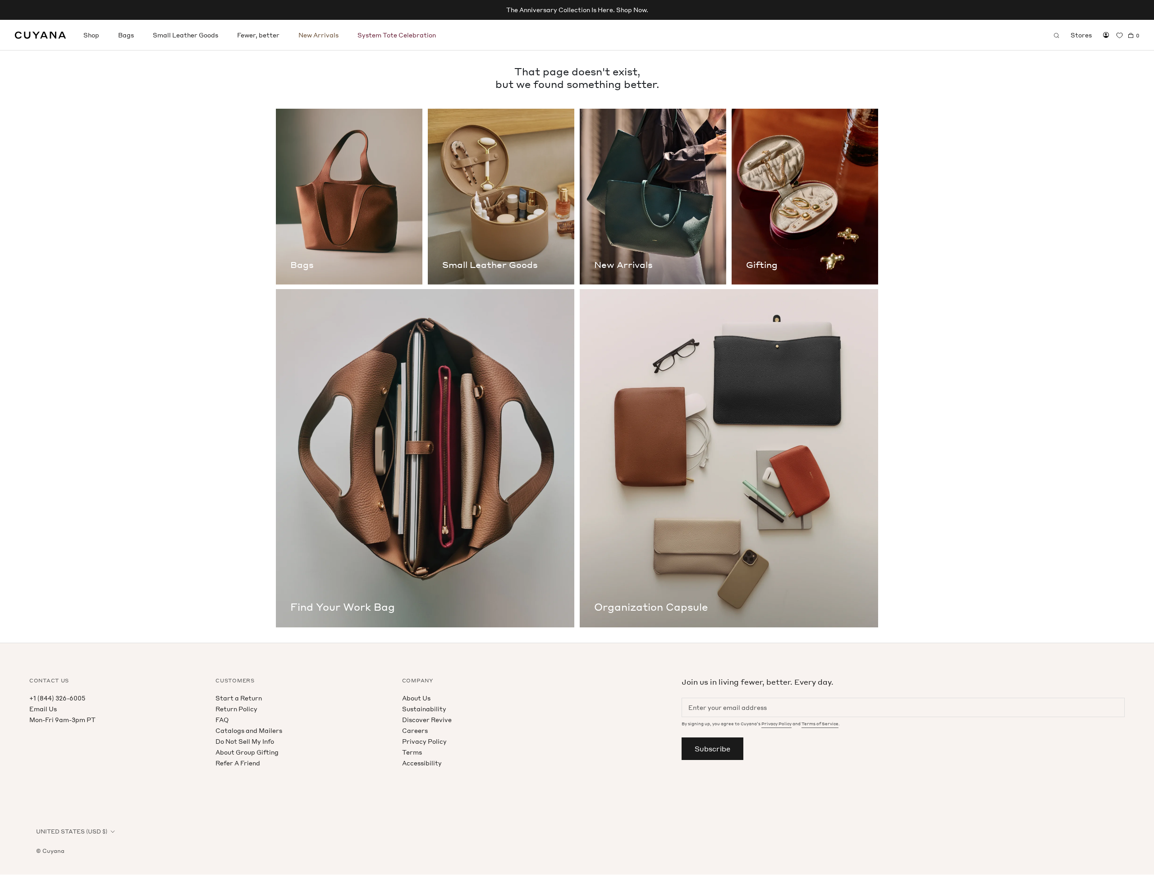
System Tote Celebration (396, 35)
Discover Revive (427, 719)
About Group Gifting (247, 752)
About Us (416, 698)
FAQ (222, 719)
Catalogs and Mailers (248, 730)
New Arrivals (318, 35)
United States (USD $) (71, 831)
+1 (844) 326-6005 (57, 698)
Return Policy (236, 709)
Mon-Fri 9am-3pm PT (62, 719)
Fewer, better (258, 35)
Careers (415, 730)
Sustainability (424, 709)
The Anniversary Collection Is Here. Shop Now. (577, 10)
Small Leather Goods (185, 35)
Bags (126, 35)
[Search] (1056, 35)
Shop (91, 35)
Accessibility (422, 763)
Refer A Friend (237, 763)
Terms (412, 752)
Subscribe (712, 748)
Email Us (43, 709)
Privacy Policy (424, 741)
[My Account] (1106, 35)
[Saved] (1119, 35)
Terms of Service (819, 723)
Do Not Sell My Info (244, 741)
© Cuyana (50, 850)
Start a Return (238, 698)
